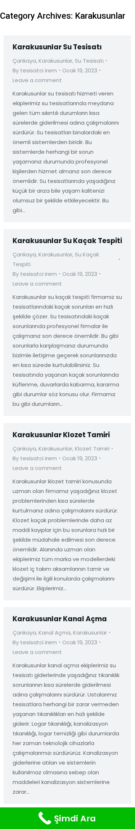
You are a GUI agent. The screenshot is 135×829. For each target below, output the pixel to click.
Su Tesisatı (89, 60)
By (35, 70)
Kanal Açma (55, 632)
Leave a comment (37, 80)
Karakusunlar (55, 60)
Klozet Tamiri (92, 448)
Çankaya (24, 60)
